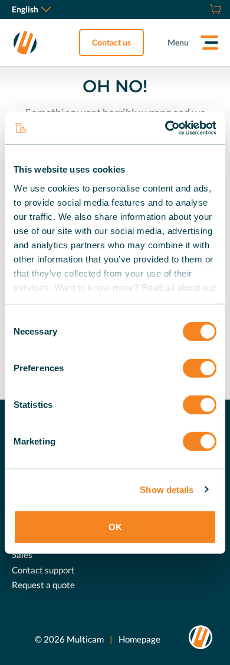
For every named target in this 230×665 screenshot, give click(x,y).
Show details (166, 489)
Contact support (43, 570)
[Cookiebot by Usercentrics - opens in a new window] (165, 127)
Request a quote (43, 584)
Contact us (111, 42)
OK (115, 527)
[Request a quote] (200, 9)
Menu (178, 42)
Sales (22, 554)
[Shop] (213, 9)
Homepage (139, 639)
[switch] (199, 368)
